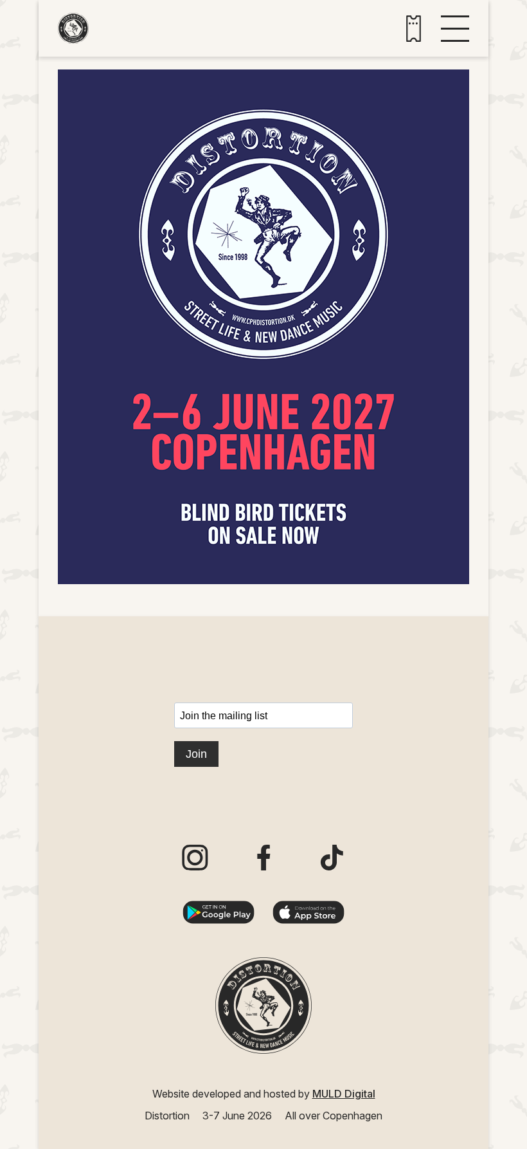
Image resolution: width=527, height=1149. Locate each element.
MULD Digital (343, 1093)
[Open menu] (455, 28)
